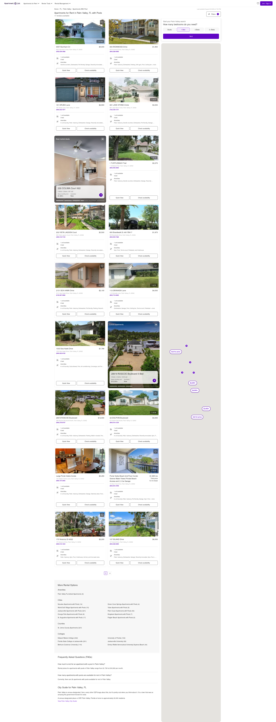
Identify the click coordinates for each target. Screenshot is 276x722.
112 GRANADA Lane (118, 290)
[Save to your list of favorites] (102, 22)
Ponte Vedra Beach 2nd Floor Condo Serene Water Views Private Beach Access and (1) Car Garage (124, 478)
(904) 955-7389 (114, 237)
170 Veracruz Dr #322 (64, 539)
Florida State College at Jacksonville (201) (72, 641)
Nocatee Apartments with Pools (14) (70, 604)
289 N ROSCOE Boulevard (66, 418)
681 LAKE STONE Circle (119, 105)
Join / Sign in (266, 3)
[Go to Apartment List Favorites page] (258, 3)
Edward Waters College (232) (68, 638)
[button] (182, 372)
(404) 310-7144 (60, 237)
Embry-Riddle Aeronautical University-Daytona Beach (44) (127, 645)
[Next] (101, 195)
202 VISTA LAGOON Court (66, 232)
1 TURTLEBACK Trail (118, 163)
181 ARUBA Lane (63, 105)
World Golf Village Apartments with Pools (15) (73, 607)
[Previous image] (57, 31)
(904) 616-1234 (114, 422)
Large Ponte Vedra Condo (66, 476)
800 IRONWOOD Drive (118, 47)
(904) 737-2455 (60, 481)
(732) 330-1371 (114, 110)
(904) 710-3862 (114, 295)
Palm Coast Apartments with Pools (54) (121, 611)
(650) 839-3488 (60, 51)
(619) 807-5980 (60, 295)
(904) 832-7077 (60, 110)
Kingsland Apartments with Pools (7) (120, 614)
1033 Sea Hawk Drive (64, 348)
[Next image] (103, 31)
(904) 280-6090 (114, 51)
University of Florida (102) (116, 638)
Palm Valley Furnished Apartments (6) (71, 594)
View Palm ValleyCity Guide (67, 701)
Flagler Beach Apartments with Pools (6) (121, 617)
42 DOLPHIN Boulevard (119, 418)
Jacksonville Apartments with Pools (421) (72, 611)
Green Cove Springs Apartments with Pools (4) (124, 604)
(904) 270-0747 (60, 422)
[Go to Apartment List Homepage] (12, 3)
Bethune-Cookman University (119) (70, 645)
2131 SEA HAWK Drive (65, 290)
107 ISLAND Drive (117, 539)
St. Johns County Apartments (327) (70, 628)
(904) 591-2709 (114, 486)
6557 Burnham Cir (63, 47)
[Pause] (102, 140)
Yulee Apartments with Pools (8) (118, 607)
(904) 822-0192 (60, 353)
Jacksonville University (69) (117, 641)
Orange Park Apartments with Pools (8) (71, 614)
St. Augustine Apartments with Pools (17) (72, 617)
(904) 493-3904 (114, 168)
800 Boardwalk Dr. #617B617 (121, 232)
